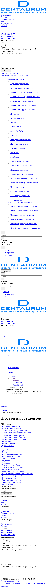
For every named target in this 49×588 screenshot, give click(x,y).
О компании (6, 511)
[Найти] (3, 247)
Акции (4, 502)
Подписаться (6, 494)
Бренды (4, 505)
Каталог (4, 500)
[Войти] (2, 331)
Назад (14, 378)
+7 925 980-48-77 (8, 34)
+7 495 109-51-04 (8, 38)
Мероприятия (6, 524)
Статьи (4, 526)
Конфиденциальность (10, 581)
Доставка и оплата (8, 513)
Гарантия (4, 515)
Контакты (5, 517)
